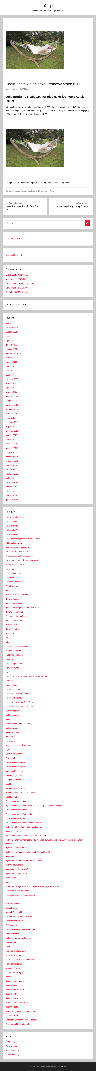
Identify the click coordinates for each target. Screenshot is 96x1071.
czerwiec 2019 (12, 422)
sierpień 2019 (11, 414)
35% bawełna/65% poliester (18, 547)
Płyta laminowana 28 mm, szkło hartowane (24, 823)
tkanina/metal (11, 994)
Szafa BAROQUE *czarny (17, 292)
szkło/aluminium (13, 968)
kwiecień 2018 (12, 482)
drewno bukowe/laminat (16, 603)
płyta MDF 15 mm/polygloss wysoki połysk (24, 827)
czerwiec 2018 (12, 474)
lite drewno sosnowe (14, 698)
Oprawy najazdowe (14, 754)
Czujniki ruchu (12, 577)
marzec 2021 (11, 332)
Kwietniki (9, 681)
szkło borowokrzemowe (16, 951)
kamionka (10, 659)
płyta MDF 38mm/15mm (16, 848)
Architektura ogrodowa (15, 564)
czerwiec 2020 (12, 371)
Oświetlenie (11, 758)
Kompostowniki (12, 668)
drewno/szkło (11, 625)
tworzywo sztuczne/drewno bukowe (21, 1011)
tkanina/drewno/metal (15, 990)
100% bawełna (12, 521)
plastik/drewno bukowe (16, 788)
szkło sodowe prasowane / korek (20, 959)
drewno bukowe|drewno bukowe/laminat (23, 607)
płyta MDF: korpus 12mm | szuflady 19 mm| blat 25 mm (30, 852)
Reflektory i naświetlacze (17, 921)
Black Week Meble (14, 255)
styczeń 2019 (11, 444)
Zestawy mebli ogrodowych (17, 1024)
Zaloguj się (10, 1042)
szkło (8, 947)
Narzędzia (10, 741)
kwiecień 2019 (12, 431)
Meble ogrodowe (42, 191)
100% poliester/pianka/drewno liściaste (23, 539)
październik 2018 (13, 457)
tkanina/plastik (12, 1007)
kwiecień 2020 (12, 379)
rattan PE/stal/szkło (14, 912)
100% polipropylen (14, 543)
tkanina (9, 977)
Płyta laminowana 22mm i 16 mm (20, 814)
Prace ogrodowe (13, 903)
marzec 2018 (11, 487)
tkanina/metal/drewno (15, 998)
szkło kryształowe (13, 955)
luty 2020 (10, 388)
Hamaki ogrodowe (28, 191)
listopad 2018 (11, 452)
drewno (9, 590)
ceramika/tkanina (13, 573)
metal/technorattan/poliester (18, 724)
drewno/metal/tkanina (15, 620)
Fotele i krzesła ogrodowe (17, 646)
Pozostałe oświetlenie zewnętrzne (20, 895)
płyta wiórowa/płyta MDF (16, 873)
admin (33, 89)
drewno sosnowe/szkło (16, 612)
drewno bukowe (12, 599)
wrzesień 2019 (12, 409)
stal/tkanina (11, 942)
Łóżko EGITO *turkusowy (17, 275)
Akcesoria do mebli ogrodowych (19, 556)
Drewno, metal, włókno (16, 616)
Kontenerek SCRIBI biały (16, 279)
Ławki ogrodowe (13, 711)
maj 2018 (10, 478)
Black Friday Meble (14, 238)
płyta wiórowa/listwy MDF (17, 869)
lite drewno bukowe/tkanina (17, 694)
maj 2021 (10, 323)
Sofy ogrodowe (12, 925)
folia (7, 642)
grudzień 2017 (12, 500)
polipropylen (11, 878)
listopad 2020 (11, 349)
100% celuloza (12, 526)
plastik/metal (11, 797)
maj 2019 (10, 426)
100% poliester (12, 534)
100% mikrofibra (13, 530)
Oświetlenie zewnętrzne (16, 767)
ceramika (10, 569)
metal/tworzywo (12, 732)
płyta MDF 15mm (13, 831)
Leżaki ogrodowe (13, 689)
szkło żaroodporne (14, 964)
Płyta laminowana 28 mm (17, 818)
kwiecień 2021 (12, 328)
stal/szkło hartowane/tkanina (18, 938)
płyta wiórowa (12, 856)
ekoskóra (10, 633)
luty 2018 (10, 491)
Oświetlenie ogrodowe (15, 762)
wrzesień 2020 (12, 358)
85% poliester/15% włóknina (18, 552)
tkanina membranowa (15, 981)
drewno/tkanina (12, 629)
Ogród (51, 191)
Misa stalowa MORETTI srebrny (20, 283)
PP (7, 899)
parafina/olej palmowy (15, 771)
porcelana (10, 882)
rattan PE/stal (12, 908)
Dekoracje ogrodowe (15, 582)
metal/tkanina (11, 728)
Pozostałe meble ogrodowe (17, 891)
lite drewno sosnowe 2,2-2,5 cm (19, 702)
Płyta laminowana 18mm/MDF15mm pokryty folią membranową (33, 805)
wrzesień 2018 (12, 461)
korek (8, 672)
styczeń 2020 (11, 392)
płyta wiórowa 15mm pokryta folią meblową (24, 861)
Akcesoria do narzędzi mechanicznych (22, 560)
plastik (8, 784)
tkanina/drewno (12, 985)
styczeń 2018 (11, 495)
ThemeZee (61, 1066)
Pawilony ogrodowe (14, 775)
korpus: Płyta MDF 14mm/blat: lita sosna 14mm (26, 676)
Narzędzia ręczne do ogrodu (18, 745)
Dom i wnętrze (14, 191)
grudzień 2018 (12, 448)
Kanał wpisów (12, 1046)
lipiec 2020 (10, 366)
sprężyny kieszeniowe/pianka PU (20, 929)
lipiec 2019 (10, 418)
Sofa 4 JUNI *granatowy (16, 288)
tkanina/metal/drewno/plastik (18, 1002)
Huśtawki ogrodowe (14, 655)
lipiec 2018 (10, 469)
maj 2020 (10, 375)
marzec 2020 (11, 383)
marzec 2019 (11, 435)
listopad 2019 (11, 401)
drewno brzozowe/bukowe (17, 595)
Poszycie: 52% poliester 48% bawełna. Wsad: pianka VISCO (32, 886)
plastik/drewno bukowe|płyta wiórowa (22, 792)
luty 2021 (10, 336)
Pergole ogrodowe (13, 780)
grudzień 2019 (12, 396)
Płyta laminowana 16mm (16, 801)
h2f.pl (48, 5)
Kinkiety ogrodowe (14, 663)
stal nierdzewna (12, 934)
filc (7, 638)
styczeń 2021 (11, 340)
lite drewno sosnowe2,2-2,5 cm (19, 706)
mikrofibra (10, 737)
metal (8, 719)
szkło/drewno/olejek (14, 972)
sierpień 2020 (11, 362)
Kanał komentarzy (13, 1050)
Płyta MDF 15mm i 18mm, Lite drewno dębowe (26, 835)
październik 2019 (13, 405)
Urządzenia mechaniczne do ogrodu (21, 1020)
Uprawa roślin (12, 1015)
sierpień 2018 (11, 465)
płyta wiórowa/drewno (15, 865)
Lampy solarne (12, 685)
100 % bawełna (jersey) (16, 517)
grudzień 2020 (12, 345)
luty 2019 (10, 439)
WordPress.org (12, 1054)
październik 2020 (13, 353)
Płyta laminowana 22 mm (17, 810)
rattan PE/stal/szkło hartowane (19, 916)
